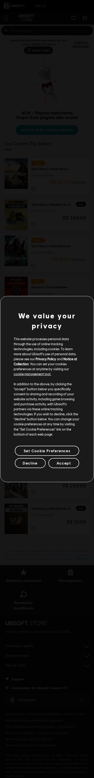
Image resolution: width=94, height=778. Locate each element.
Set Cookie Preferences (47, 451)
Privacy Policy (46, 359)
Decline (30, 463)
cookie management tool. (32, 374)
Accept (64, 463)
